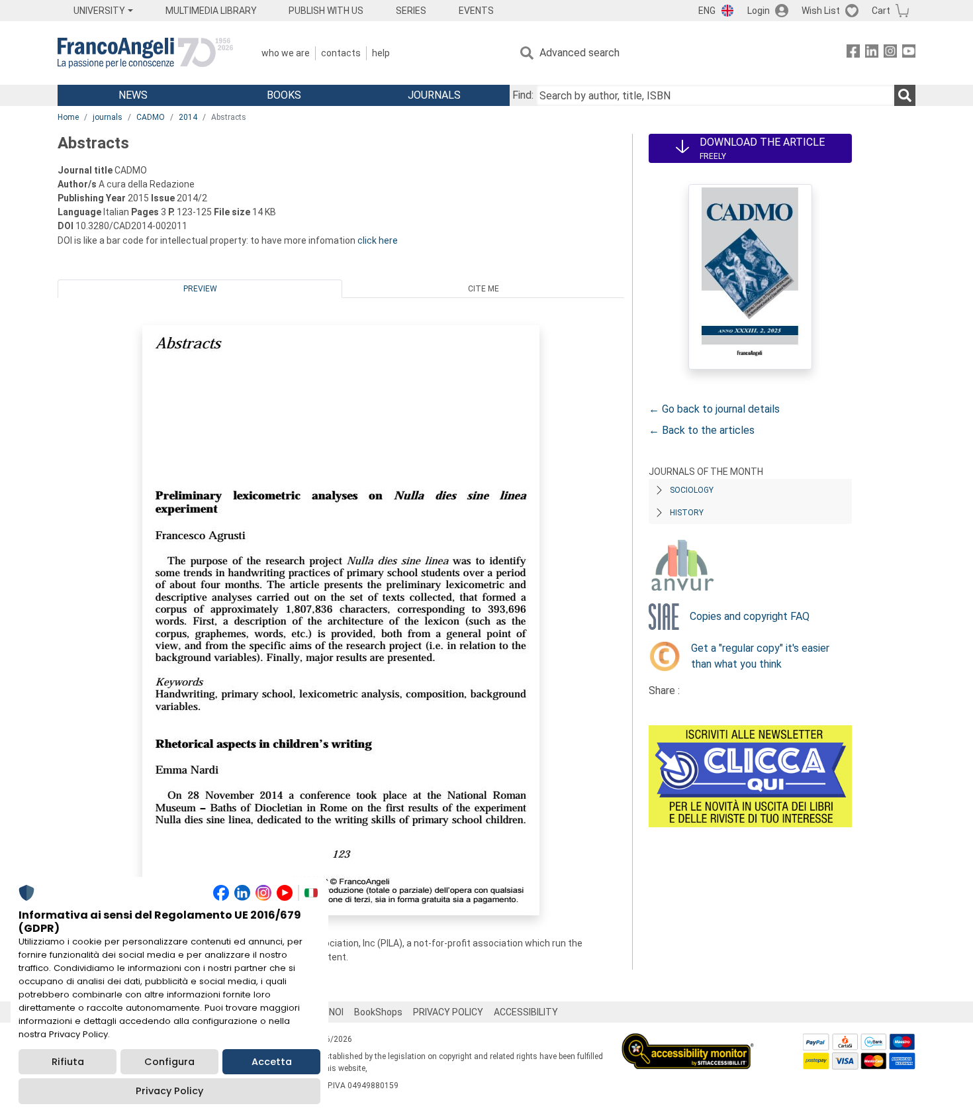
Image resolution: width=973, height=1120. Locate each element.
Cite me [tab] (483, 288)
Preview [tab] (200, 288)
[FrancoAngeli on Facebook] (853, 53)
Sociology (692, 490)
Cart (881, 10)
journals (107, 117)
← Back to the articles (702, 430)
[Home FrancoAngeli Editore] (145, 53)
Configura (169, 1061)
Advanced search (579, 52)
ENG (707, 10)
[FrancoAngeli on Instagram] (890, 53)
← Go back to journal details (714, 409)
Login (758, 10)
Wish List (821, 10)
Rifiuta (68, 1061)
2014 (188, 117)
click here (377, 240)
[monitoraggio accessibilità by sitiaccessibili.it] (688, 1041)
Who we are (285, 53)
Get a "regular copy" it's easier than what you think (760, 656)
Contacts (341, 53)
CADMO (150, 117)
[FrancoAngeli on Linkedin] (871, 53)
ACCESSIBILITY (526, 1012)
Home (68, 117)
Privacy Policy (169, 1090)
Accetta (272, 1061)
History (687, 512)
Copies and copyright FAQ (750, 616)
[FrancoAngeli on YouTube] (908, 53)
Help (381, 53)
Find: (522, 95)
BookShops (378, 1012)
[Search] (904, 95)
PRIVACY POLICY (448, 1012)
